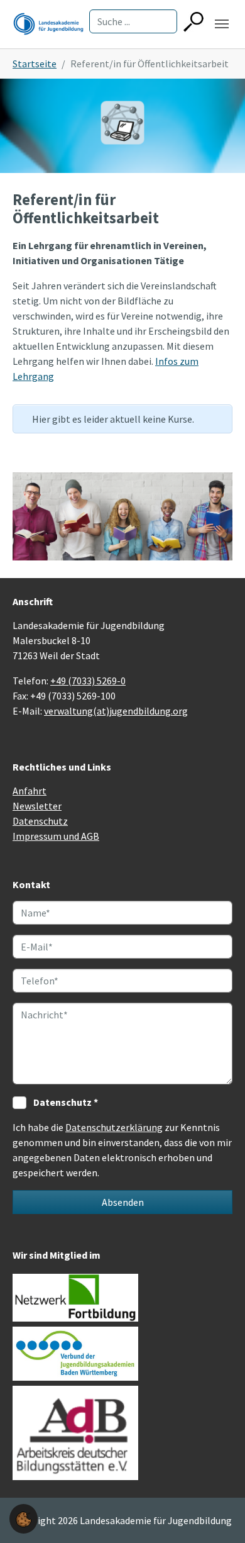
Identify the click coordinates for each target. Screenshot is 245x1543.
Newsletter (37, 805)
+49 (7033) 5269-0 (88, 680)
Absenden (123, 1202)
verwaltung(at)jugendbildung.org (116, 711)
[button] (23, 1518)
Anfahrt (29, 790)
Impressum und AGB (56, 836)
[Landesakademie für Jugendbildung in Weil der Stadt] (49, 24)
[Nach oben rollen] (217, 1515)
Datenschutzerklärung (114, 1127)
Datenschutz (40, 821)
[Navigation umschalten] (221, 24)
